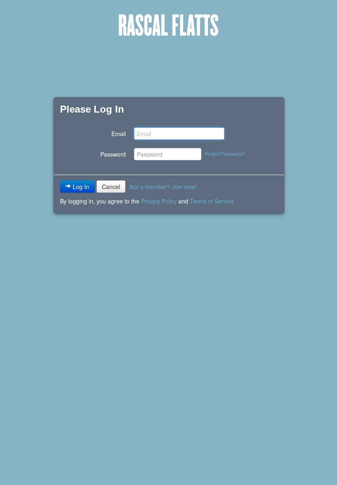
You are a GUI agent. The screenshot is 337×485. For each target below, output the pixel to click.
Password (113, 154)
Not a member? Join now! (162, 186)
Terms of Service (212, 201)
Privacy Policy (159, 201)
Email (118, 133)
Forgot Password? (225, 153)
